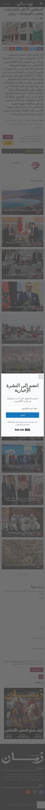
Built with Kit (22, 430)
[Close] (40, 376)
